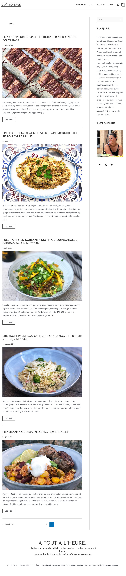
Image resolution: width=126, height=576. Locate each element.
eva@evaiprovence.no (79, 554)
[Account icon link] (118, 5)
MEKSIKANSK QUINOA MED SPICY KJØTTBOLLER (35, 432)
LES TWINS (100, 4)
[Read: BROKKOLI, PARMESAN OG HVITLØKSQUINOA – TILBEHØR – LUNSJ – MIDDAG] (42, 372)
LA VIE (91, 4)
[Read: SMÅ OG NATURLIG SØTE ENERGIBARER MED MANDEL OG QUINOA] (42, 73)
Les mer (10, 120)
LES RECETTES (80, 4)
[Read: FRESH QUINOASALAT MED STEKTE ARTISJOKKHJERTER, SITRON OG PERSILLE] (42, 173)
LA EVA (110, 4)
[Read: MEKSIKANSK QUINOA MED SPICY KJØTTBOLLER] (42, 464)
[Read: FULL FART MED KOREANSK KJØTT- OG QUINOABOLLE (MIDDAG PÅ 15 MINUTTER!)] (42, 276)
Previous (7, 524)
